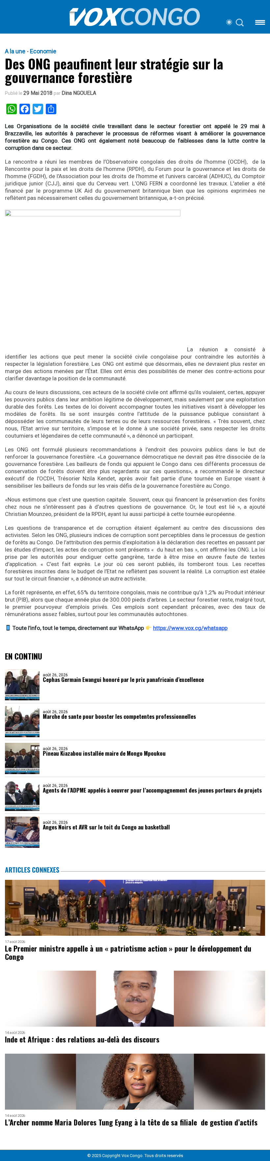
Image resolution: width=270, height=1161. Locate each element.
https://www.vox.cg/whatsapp (190, 628)
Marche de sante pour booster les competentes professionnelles (119, 716)
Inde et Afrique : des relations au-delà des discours (82, 1039)
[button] (260, 23)
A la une (15, 51)
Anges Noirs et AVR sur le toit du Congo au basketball (106, 827)
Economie (43, 51)
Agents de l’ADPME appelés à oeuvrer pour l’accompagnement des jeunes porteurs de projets (152, 790)
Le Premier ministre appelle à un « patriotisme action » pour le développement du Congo (128, 952)
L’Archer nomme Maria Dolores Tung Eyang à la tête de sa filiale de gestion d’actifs (131, 1122)
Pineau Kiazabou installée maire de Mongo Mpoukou (104, 753)
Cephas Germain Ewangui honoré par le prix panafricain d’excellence (123, 679)
